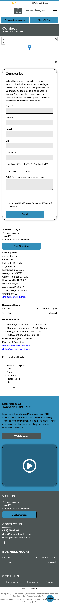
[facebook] (14, 388)
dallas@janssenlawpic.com (16, 349)
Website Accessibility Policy (36, 596)
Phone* (10, 117)
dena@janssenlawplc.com (16, 345)
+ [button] (3, 39)
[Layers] (55, 39)
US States (11, 152)
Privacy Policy (6, 594)
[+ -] (29, 50)
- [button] (3, 42)
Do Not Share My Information (24, 594)
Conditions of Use (42, 594)
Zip (7, 140)
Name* (9, 106)
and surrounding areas (14, 297)
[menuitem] (12, 582)
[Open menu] (55, 10)
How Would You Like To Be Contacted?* (27, 164)
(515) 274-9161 (24, 338)
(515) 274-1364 (16, 342)
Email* (9, 129)
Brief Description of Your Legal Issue (25, 177)
